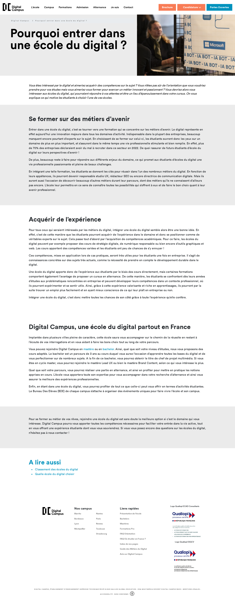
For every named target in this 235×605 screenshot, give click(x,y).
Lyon (76, 523)
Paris (98, 518)
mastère (88, 349)
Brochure (167, 7)
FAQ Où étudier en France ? (133, 538)
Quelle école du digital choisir (54, 474)
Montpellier (79, 528)
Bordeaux (79, 518)
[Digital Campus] (13, 7)
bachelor (108, 349)
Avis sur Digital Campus (131, 554)
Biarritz (77, 513)
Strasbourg (101, 533)
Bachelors (124, 518)
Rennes (99, 523)
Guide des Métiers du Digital (133, 549)
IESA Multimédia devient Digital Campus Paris (159, 589)
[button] (132, 594)
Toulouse (100, 528)
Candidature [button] (190, 7)
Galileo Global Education (123, 589)
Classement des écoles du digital (56, 469)
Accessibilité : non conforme (114, 594)
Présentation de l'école (130, 513)
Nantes (99, 513)
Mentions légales (191, 589)
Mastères (124, 523)
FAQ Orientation (127, 533)
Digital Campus (20, 21)
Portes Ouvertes (219, 7)
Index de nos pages (129, 544)
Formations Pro (127, 528)
